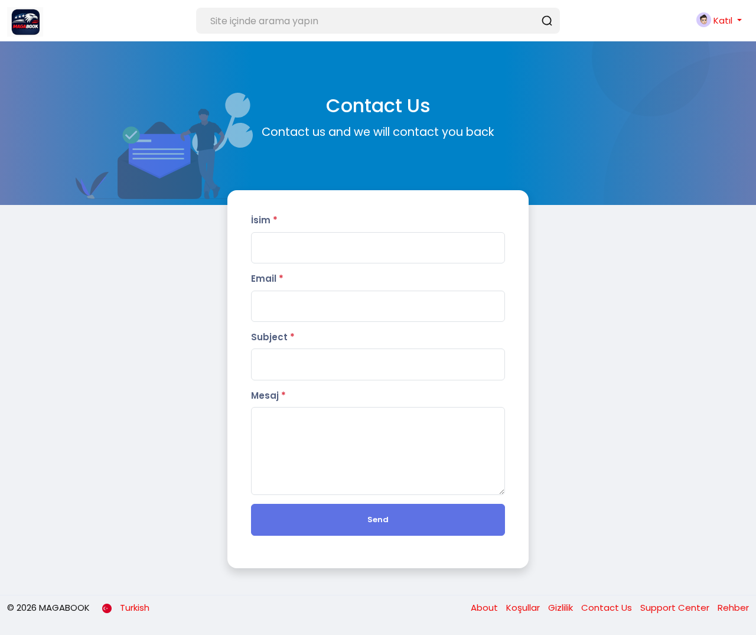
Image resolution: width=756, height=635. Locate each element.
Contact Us (607, 607)
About (485, 607)
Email (267, 278)
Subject (273, 337)
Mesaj (268, 395)
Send (378, 519)
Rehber (733, 607)
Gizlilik (561, 607)
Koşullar (524, 607)
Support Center (676, 607)
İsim (264, 220)
